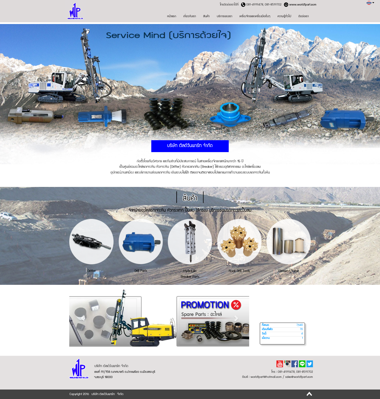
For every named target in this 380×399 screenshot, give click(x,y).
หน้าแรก (171, 16)
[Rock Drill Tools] (239, 241)
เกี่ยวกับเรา (189, 16)
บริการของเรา (224, 16)
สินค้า (206, 16)
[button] (28, 80)
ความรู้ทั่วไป (284, 16)
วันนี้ (264, 334)
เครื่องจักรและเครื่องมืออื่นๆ (254, 16)
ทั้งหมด (265, 325)
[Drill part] (141, 241)
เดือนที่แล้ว (267, 329)
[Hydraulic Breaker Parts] (190, 241)
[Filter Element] (288, 241)
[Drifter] (91, 241)
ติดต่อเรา (303, 16)
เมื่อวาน (266, 338)
